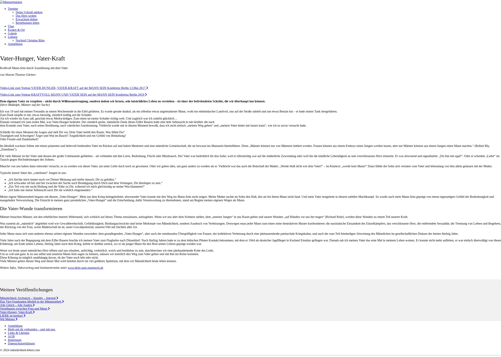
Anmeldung (15, 325)
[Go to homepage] (11, 2)
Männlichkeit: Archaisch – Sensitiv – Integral (28, 298)
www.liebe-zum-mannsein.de (85, 267)
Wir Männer (8, 319)
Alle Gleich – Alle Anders (16, 305)
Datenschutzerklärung (21, 343)
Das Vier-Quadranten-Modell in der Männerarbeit (31, 301)
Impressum (14, 340)
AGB (11, 336)
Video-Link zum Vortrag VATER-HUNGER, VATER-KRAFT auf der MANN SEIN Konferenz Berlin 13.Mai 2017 (73, 88)
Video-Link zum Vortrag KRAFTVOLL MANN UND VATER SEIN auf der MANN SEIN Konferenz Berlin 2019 (72, 94)
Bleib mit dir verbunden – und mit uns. (32, 329)
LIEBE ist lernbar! (12, 315)
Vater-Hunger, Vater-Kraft (16, 312)
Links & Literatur (18, 333)
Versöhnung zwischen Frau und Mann (24, 308)
